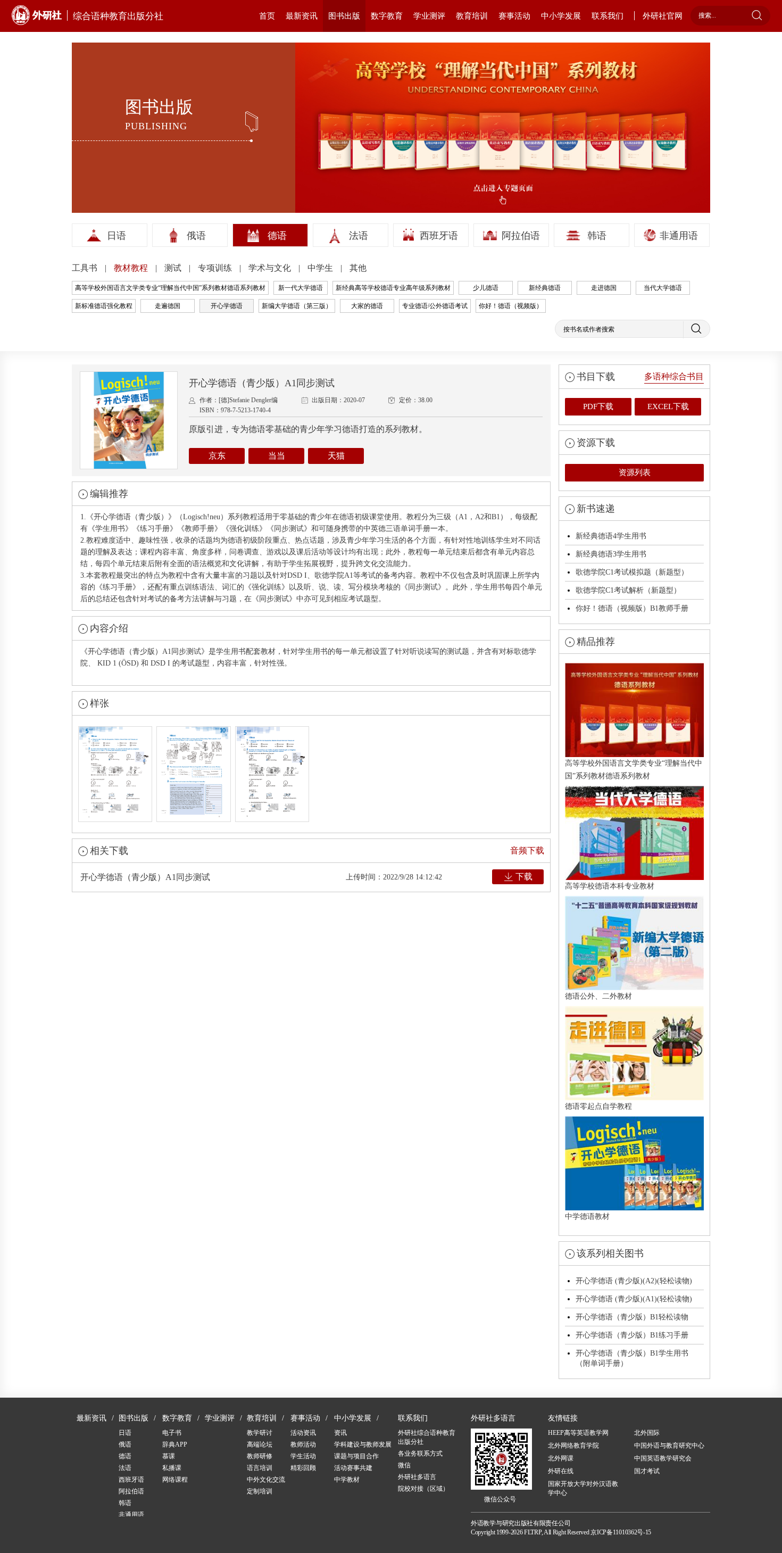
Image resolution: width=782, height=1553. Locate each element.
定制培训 (259, 1491)
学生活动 (303, 1456)
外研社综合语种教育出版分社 (426, 1437)
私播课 (171, 1468)
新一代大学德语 (300, 288)
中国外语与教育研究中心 (669, 1445)
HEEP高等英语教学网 (578, 1432)
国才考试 (647, 1471)
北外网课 (560, 1458)
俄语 (196, 235)
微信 (404, 1465)
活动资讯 (303, 1432)
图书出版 (344, 16)
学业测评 (429, 16)
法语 (358, 235)
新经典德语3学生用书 (611, 554)
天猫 (336, 455)
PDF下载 (598, 406)
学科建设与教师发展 (363, 1444)
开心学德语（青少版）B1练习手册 (632, 1335)
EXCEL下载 (668, 406)
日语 (116, 235)
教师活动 (303, 1444)
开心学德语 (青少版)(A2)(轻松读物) (634, 1281)
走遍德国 (167, 306)
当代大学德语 (663, 288)
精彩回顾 (303, 1468)
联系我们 (607, 16)
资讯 (340, 1432)
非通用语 (679, 235)
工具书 (85, 267)
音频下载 (527, 850)
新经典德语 (545, 288)
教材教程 (132, 267)
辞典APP (174, 1444)
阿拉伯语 (521, 235)
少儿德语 (485, 288)
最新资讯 (302, 16)
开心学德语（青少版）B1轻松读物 (632, 1317)
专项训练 (216, 267)
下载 (524, 876)
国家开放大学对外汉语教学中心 (583, 1488)
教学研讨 (259, 1432)
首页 (267, 16)
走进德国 (604, 288)
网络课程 (175, 1479)
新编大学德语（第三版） (297, 306)
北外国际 (647, 1432)
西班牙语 (439, 235)
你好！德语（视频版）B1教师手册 (632, 608)
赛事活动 (514, 16)
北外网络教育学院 (573, 1445)
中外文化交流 (266, 1479)
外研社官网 (663, 16)
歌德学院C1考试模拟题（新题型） (632, 572)
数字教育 (387, 16)
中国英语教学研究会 (663, 1458)
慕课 (168, 1456)
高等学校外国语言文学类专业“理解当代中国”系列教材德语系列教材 (170, 288)
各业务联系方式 (420, 1453)
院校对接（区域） (423, 1488)
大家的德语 (367, 306)
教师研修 (259, 1456)
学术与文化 (270, 267)
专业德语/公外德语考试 (435, 306)
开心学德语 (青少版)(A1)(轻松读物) (634, 1299)
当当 (276, 455)
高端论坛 (259, 1444)
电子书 (171, 1432)
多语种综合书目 (674, 376)
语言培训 (259, 1468)
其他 (358, 267)
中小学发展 (561, 16)
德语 (277, 235)
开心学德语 (227, 306)
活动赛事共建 (353, 1468)
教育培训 (472, 16)
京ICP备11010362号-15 (620, 1532)
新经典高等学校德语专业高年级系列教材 (393, 288)
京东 (217, 455)
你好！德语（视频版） (511, 306)
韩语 (596, 235)
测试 (174, 267)
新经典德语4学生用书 (611, 536)
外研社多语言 (417, 1477)
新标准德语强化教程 (103, 306)
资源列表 (635, 472)
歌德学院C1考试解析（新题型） (628, 590)
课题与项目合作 (356, 1456)
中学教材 (347, 1479)
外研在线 (560, 1471)
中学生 (321, 267)
